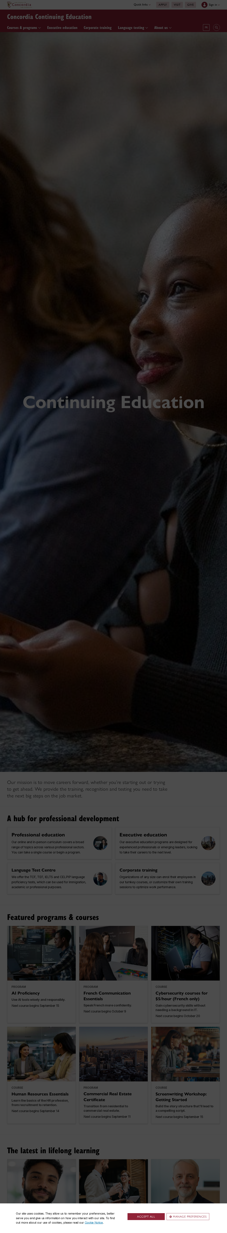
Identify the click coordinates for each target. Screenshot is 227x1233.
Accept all (146, 1216)
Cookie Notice (94, 1222)
